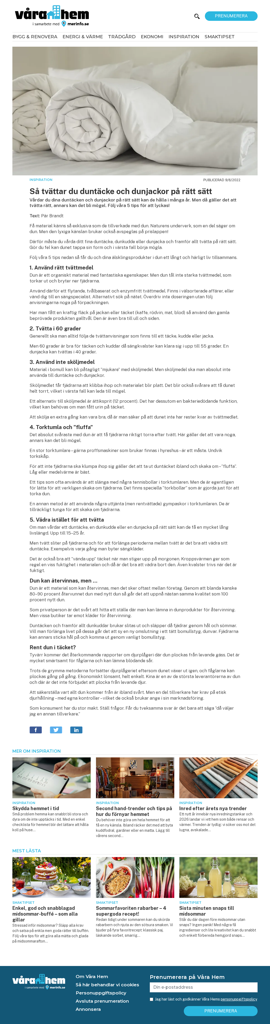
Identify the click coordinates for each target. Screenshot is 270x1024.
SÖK (182, 15)
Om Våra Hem (92, 976)
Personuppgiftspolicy (101, 993)
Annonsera (88, 1009)
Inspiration (183, 36)
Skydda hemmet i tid (35, 808)
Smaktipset (220, 36)
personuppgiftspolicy (239, 999)
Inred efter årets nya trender (213, 808)
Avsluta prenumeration (102, 1001)
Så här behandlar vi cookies (107, 984)
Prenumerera (231, 15)
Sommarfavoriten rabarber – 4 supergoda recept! (131, 911)
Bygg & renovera (34, 36)
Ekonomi (152, 36)
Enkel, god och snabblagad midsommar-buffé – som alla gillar (45, 913)
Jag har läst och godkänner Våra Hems (206, 999)
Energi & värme (82, 36)
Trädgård (122, 36)
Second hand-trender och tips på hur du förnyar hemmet (134, 811)
